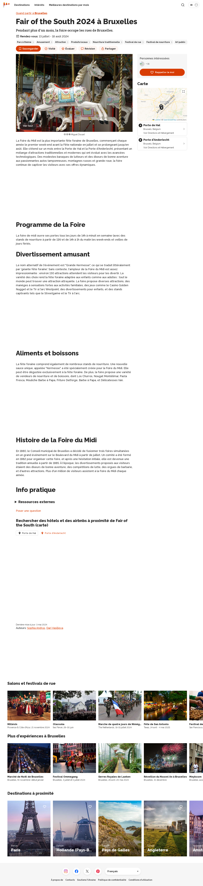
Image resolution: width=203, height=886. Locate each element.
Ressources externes (36, 502)
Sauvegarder (30, 48)
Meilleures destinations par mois (69, 5)
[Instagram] (65, 871)
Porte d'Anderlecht (55, 533)
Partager (110, 48)
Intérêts (39, 5)
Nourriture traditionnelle (106, 42)
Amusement (43, 42)
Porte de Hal (29, 533)
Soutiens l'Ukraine (86, 880)
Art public (180, 42)
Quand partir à (31, 13)
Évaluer (70, 48)
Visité (51, 48)
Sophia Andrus (36, 628)
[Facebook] (76, 871)
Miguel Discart (78, 134)
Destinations (22, 5)
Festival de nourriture (158, 42)
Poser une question (28, 510)
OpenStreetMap (169, 120)
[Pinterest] (98, 871)
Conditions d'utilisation (140, 880)
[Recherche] (183, 5)
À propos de (57, 880)
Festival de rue (133, 42)
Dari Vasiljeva (54, 628)
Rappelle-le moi (164, 72)
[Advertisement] (74, 190)
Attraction (60, 42)
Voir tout (28, 126)
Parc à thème (24, 42)
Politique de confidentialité (112, 880)
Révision (90, 48)
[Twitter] (87, 871)
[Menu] (193, 5)
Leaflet (157, 120)
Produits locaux (79, 42)
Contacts (70, 880)
